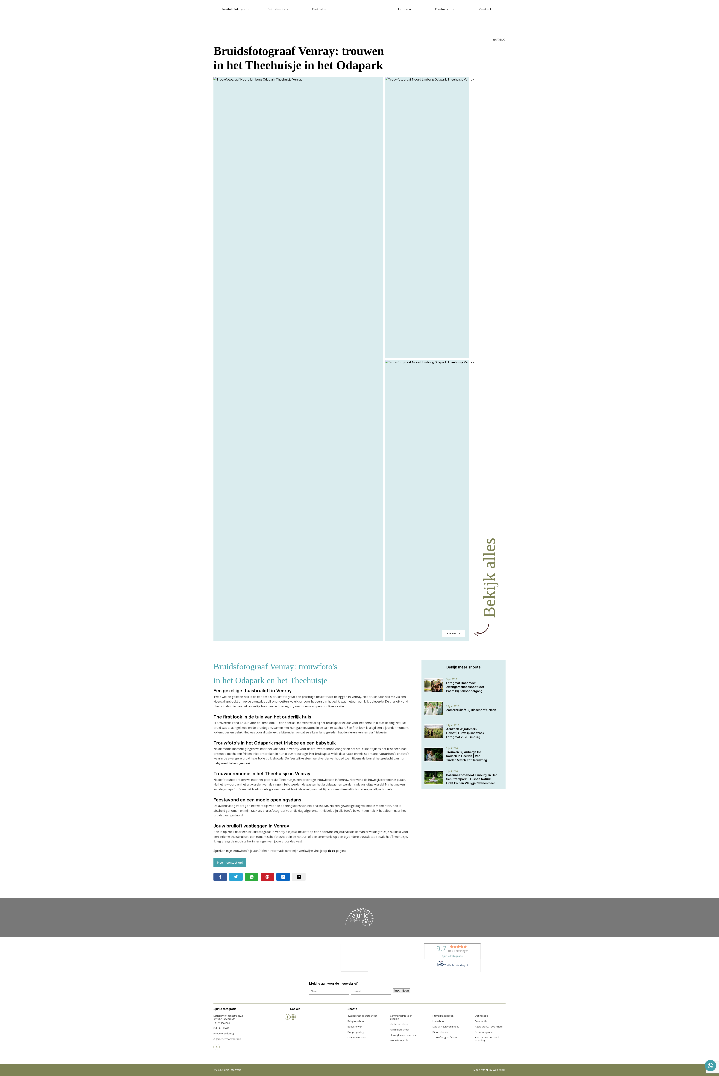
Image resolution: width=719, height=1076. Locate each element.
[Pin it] (267, 877)
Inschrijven (401, 990)
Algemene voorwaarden (227, 1039)
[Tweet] (236, 877)
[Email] (299, 877)
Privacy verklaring (223, 1033)
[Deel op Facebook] (220, 877)
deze (331, 851)
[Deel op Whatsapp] (251, 877)
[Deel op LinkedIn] (283, 877)
